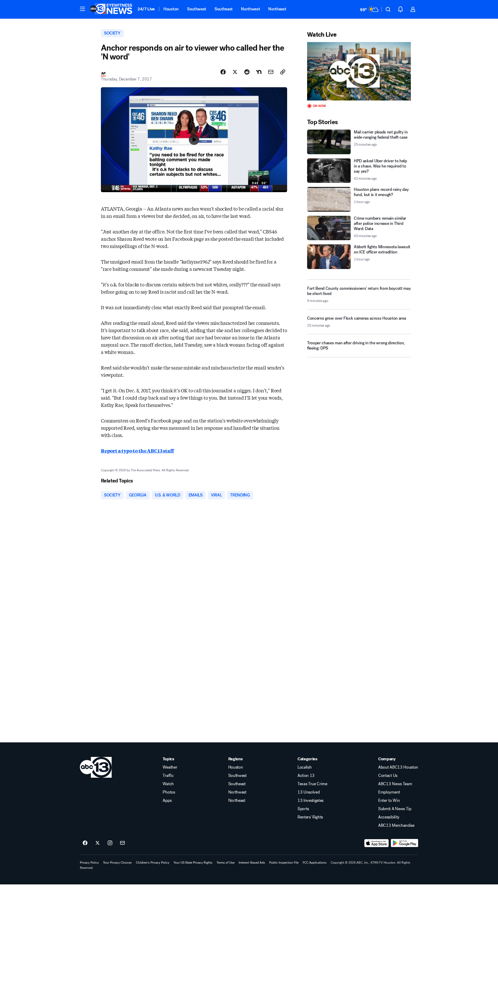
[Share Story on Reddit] (247, 72)
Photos (169, 792)
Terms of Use (225, 862)
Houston (171, 9)
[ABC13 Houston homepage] (111, 9)
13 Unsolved (309, 792)
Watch (168, 784)
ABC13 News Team (395, 784)
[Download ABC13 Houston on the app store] (376, 843)
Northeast (277, 9)
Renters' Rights (310, 817)
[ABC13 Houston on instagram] (110, 843)
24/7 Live (146, 9)
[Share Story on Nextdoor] (258, 72)
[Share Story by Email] (270, 72)
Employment (389, 792)
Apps (167, 800)
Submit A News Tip (394, 809)
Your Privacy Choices (117, 862)
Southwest (196, 9)
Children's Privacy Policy (152, 862)
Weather (170, 767)
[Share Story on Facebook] (223, 72)
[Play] (359, 71)
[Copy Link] (282, 72)
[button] (82, 9)
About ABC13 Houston (398, 767)
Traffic (168, 776)
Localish (305, 767)
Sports (303, 809)
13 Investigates (310, 800)
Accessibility (388, 817)
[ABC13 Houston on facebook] (85, 843)
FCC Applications (315, 862)
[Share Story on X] (235, 72)
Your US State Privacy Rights (193, 862)
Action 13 (306, 776)
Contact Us (387, 776)
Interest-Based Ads (252, 862)
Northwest (250, 9)
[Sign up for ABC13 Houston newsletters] (122, 843)
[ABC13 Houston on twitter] (97, 843)
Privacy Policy (89, 862)
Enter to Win (389, 800)
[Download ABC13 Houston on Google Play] (404, 843)
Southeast (224, 9)
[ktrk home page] (96, 767)
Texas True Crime (312, 784)
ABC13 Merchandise (396, 825)
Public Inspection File (284, 862)
